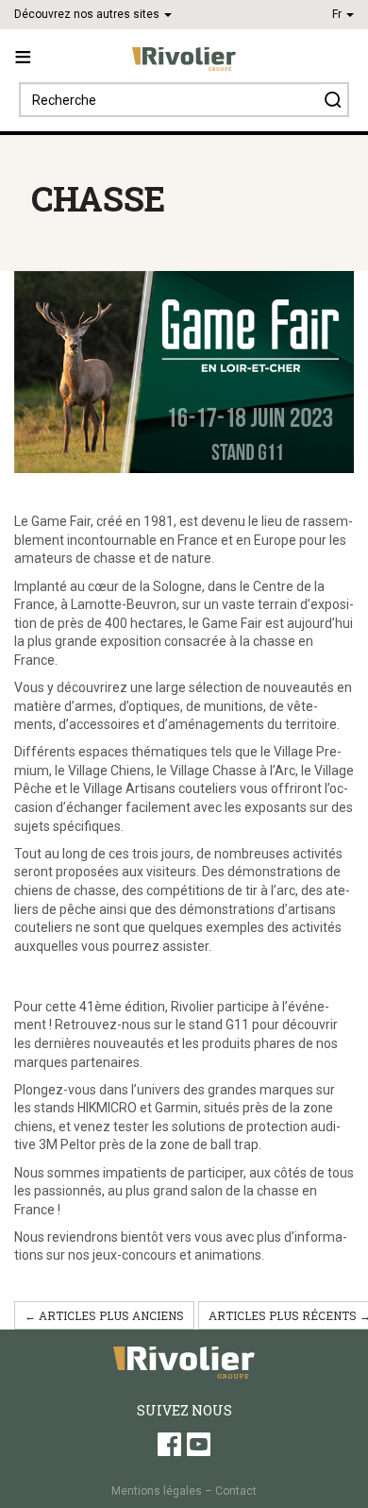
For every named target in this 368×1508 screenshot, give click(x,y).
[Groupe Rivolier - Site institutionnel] (184, 59)
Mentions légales (156, 1491)
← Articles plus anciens (104, 1315)
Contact (236, 1491)
